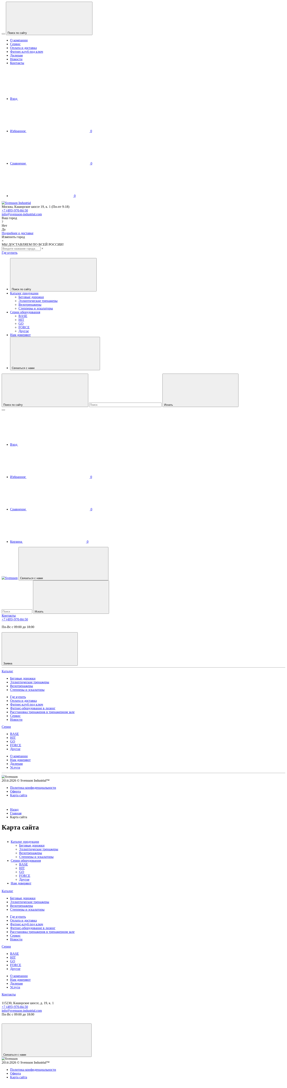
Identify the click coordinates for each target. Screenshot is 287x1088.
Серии (6, 726)
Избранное (51, 131)
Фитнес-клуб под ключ (26, 51)
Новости (16, 59)
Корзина (49, 541)
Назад (14, 809)
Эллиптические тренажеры (38, 301)
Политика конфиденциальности (33, 787)
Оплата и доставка (23, 48)
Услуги (15, 767)
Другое (23, 331)
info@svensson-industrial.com (22, 214)
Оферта (15, 791)
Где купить (9, 252)
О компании (19, 40)
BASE (22, 316)
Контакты (17, 63)
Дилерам (16, 55)
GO (21, 323)
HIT (21, 319)
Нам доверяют (20, 335)
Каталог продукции (24, 293)
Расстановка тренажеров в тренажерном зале (42, 712)
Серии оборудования (25, 312)
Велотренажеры (29, 304)
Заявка (8, 663)
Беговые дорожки (31, 297)
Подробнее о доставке (17, 233)
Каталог (7, 671)
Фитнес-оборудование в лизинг (32, 708)
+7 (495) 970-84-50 (15, 210)
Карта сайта (18, 795)
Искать (169, 404)
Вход (14, 98)
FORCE (24, 327)
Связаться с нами (23, 368)
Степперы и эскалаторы (35, 308)
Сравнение (51, 163)
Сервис (15, 44)
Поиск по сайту (18, 32)
